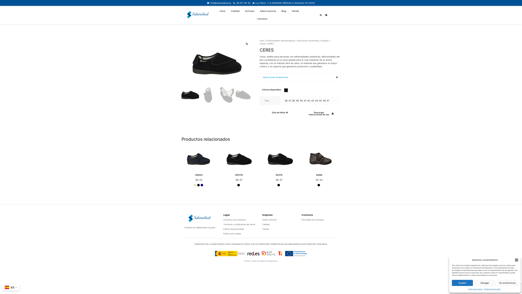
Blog (284, 11)
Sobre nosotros (268, 11)
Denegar (485, 283)
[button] (516, 260)
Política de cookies (475, 289)
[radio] (286, 90)
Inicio (222, 11)
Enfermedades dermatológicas (280, 40)
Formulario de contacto (313, 219)
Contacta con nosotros (234, 219)
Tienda (295, 11)
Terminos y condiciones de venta (239, 224)
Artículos (249, 11)
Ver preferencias (507, 283)
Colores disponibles (271, 90)
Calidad (235, 11)
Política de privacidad (492, 289)
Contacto (262, 18)
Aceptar (462, 283)
